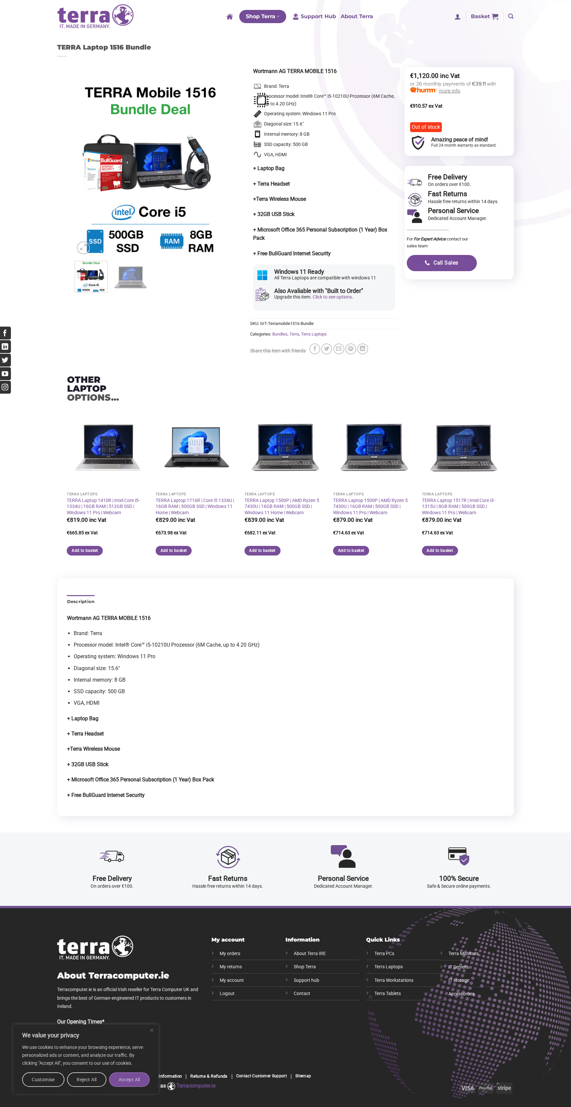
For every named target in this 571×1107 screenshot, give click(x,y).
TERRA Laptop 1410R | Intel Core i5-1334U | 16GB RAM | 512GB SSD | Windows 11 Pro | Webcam (103, 507)
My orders (230, 953)
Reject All (86, 1079)
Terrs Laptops (388, 967)
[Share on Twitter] (326, 348)
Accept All (129, 1079)
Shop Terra (260, 16)
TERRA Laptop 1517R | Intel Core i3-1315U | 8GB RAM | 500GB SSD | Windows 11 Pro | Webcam (458, 507)
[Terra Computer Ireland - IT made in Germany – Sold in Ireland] (95, 16)
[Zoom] (83, 247)
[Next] (215, 168)
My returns (231, 967)
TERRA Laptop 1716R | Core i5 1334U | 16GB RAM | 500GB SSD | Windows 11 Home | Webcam (195, 507)
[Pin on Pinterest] (350, 348)
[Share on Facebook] (314, 348)
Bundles (279, 334)
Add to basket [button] (85, 550)
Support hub (306, 980)
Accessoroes (461, 994)
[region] (86, 1059)
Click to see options (332, 297)
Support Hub (318, 16)
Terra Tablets (387, 993)
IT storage (458, 980)
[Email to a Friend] (338, 348)
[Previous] (86, 168)
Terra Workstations (393, 980)
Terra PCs (384, 953)
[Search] (511, 16)
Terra (294, 334)
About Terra (357, 16)
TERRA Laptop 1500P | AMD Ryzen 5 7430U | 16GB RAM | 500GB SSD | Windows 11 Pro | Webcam (370, 507)
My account (232, 980)
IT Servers (458, 967)
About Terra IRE (310, 953)
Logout (227, 993)
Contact (302, 993)
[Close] (152, 1030)
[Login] (457, 16)
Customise (43, 1079)
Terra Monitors (463, 953)
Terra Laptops (314, 334)
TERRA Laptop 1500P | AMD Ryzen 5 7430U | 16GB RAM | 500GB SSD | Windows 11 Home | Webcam (282, 507)
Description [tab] (81, 601)
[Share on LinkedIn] (362, 348)
